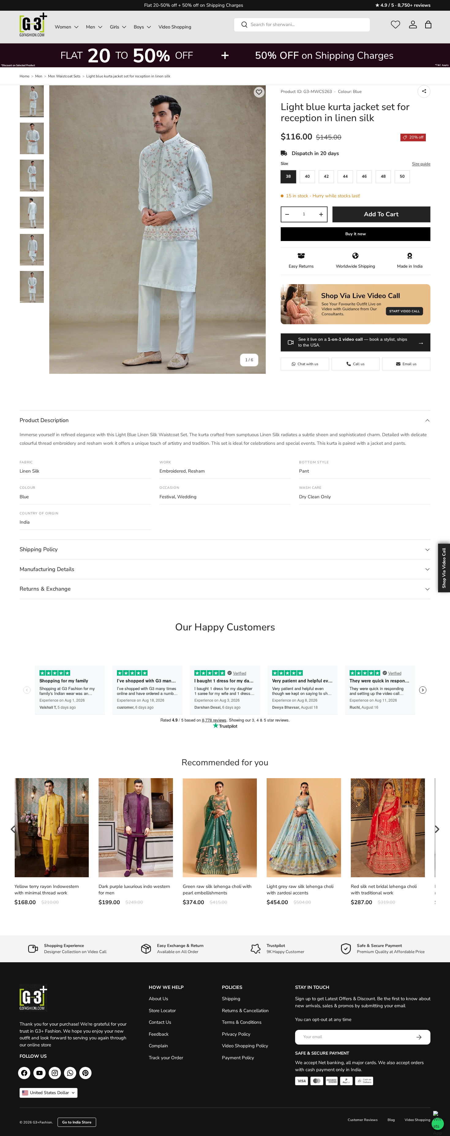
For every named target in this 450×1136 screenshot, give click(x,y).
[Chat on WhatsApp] (438, 1124)
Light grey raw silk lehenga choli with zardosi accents (300, 889)
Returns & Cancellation (245, 1011)
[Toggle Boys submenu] (148, 27)
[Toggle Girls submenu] (124, 27)
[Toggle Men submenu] (100, 27)
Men (90, 27)
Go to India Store (77, 1122)
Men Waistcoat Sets (64, 76)
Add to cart (381, 214)
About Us (158, 999)
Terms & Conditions (241, 1022)
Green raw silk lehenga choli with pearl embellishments (217, 889)
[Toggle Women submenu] (76, 27)
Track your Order (166, 1058)
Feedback (159, 1034)
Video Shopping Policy (245, 1046)
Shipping (231, 999)
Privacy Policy (236, 1034)
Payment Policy (238, 1058)
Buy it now (355, 234)
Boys (139, 27)
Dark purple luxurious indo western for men (134, 889)
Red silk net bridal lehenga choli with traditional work (384, 889)
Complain (158, 1046)
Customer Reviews (363, 1120)
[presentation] (13, 829)
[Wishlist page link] (395, 24)
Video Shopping (175, 27)
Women (63, 27)
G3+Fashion (42, 1122)
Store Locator (162, 1011)
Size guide (421, 164)
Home (24, 76)
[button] (428, 24)
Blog (391, 1120)
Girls (114, 27)
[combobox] (302, 24)
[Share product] (424, 91)
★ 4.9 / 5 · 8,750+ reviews (402, 5)
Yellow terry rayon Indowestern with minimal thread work (46, 889)
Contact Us (160, 1022)
